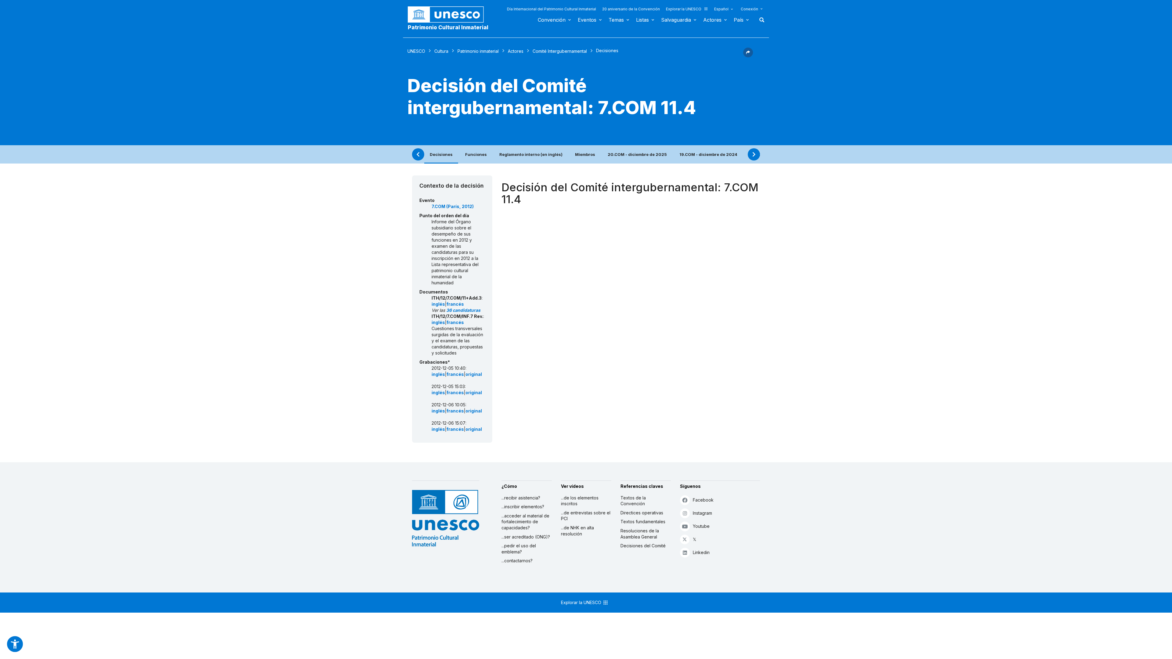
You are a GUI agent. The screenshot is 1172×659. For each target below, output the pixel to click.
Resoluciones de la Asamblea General (639, 533)
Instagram (702, 513)
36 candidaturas (463, 310)
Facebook (703, 499)
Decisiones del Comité (643, 545)
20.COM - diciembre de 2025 (637, 154)
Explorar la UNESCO (683, 9)
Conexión (749, 9)
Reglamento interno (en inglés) (530, 154)
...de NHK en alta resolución (577, 530)
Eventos (587, 20)
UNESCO (416, 51)
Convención (552, 20)
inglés (438, 304)
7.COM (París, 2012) (453, 206)
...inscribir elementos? (522, 506)
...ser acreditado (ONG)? (525, 536)
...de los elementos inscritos (580, 500)
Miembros (585, 154)
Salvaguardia (676, 20)
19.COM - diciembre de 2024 (708, 154)
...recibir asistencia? (520, 497)
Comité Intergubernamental (560, 51)
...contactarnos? (517, 560)
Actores (712, 20)
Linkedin (701, 552)
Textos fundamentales (642, 521)
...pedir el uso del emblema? (518, 548)
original (473, 374)
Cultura (441, 51)
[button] (748, 55)
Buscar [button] (760, 19)
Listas (642, 20)
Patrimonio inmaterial (478, 51)
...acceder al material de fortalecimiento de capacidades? (525, 521)
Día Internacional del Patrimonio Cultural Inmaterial (551, 9)
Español (721, 9)
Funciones (476, 154)
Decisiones (441, 154)
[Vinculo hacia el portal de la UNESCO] (449, 14)
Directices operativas (641, 512)
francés (455, 304)
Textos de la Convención (633, 500)
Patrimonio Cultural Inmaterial (448, 27)
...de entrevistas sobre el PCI (585, 515)
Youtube (701, 526)
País (738, 20)
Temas (616, 20)
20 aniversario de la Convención (631, 9)
